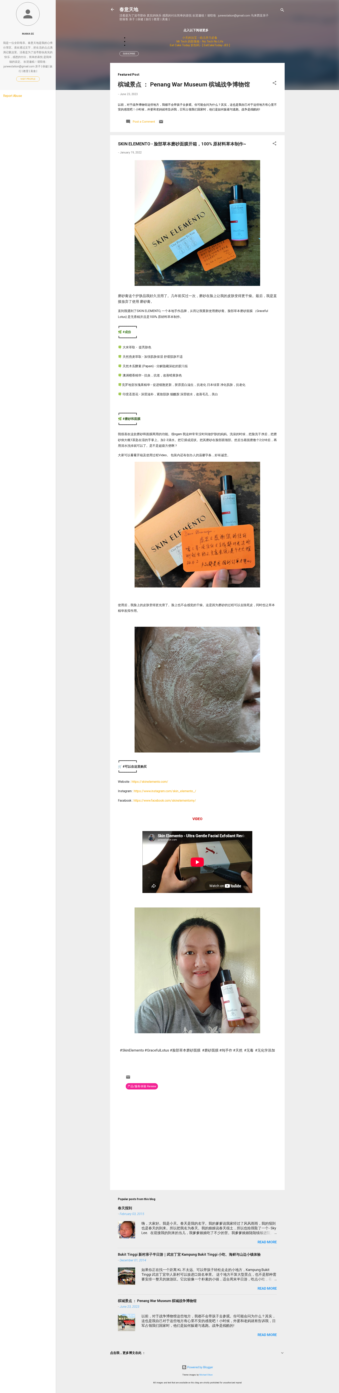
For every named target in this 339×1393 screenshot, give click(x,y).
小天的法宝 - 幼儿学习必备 (199, 37)
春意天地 (128, 9)
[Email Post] (161, 123)
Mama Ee (28, 33)
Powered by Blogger (200, 1367)
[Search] (282, 11)
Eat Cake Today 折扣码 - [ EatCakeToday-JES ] (200, 45)
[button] (274, 84)
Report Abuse (12, 96)
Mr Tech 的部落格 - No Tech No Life (200, 41)
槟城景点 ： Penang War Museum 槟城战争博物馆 (184, 84)
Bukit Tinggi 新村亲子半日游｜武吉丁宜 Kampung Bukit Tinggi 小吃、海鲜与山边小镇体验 (189, 1254)
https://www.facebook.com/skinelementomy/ (165, 800)
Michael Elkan (206, 1375)
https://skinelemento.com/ (150, 782)
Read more (267, 1242)
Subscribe (129, 53)
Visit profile (28, 79)
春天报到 (125, 1208)
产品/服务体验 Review (142, 1086)
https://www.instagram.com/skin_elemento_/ (165, 791)
